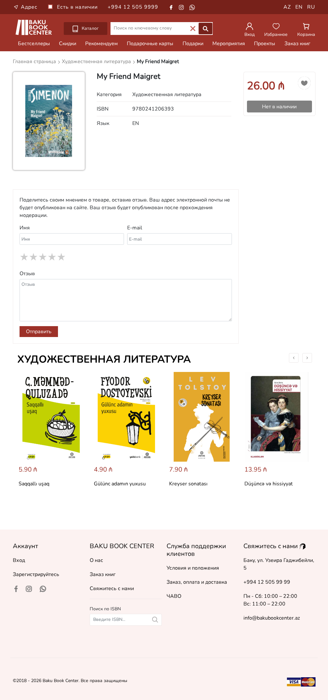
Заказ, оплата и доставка (197, 582)
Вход (19, 560)
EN (299, 7)
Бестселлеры (34, 43)
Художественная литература (104, 359)
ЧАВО (174, 596)
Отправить (39, 331)
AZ (287, 7)
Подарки (193, 43)
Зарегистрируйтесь (36, 574)
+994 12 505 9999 (133, 7)
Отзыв (27, 273)
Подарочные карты (150, 43)
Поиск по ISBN (105, 609)
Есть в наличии (78, 7)
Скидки (67, 43)
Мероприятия (228, 43)
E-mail (134, 227)
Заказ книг (297, 43)
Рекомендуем (101, 43)
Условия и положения (193, 568)
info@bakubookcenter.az (271, 618)
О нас (96, 560)
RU (311, 7)
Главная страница (35, 61)
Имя (25, 227)
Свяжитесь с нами (112, 588)
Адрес (29, 7)
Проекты (264, 43)
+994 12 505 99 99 (266, 582)
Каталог (89, 28)
